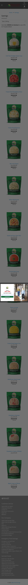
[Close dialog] (26, 284)
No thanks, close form (7, 298)
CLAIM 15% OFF (7, 296)
